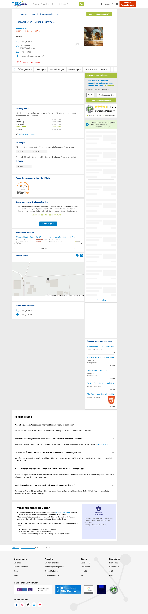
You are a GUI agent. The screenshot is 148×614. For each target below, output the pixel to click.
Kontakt (104, 69)
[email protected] (101, 444)
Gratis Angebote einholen (98, 14)
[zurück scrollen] (14, 69)
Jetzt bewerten (48, 223)
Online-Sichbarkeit (52, 563)
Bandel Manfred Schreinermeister (100, 346)
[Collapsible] (113, 425)
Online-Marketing (51, 571)
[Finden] (81, 4)
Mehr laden (101, 300)
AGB (111, 571)
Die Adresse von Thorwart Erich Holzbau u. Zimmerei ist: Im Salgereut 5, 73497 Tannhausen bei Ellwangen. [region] (53, 430)
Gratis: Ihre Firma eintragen (127, 3)
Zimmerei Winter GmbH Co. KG (28, 237)
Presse (17, 575)
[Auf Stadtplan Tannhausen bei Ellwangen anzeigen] (81, 255)
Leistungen (41, 69)
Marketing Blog (86, 563)
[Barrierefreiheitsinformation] (114, 4)
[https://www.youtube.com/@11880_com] (39, 604)
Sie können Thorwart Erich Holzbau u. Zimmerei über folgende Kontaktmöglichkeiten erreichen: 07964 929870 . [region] (61, 444)
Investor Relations (21, 567)
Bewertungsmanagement (54, 567)
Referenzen (85, 567)
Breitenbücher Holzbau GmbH (99, 383)
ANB (111, 575)
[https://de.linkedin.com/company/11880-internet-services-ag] (34, 604)
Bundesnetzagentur (63, 512)
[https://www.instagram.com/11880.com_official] (22, 604)
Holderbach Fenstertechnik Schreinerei (64, 237)
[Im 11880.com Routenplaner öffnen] (77, 255)
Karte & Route (91, 69)
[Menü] (118, 4)
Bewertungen (74, 69)
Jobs (16, 571)
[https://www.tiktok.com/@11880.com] (28, 604)
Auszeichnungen (57, 69)
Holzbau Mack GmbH (95, 370)
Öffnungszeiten (25, 69)
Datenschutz (114, 567)
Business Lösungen (52, 575)
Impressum (113, 563)
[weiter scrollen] (115, 69)
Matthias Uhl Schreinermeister (99, 357)
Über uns (17, 563)
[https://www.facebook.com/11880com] (16, 604)
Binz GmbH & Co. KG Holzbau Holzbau (101, 394)
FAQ (82, 575)
